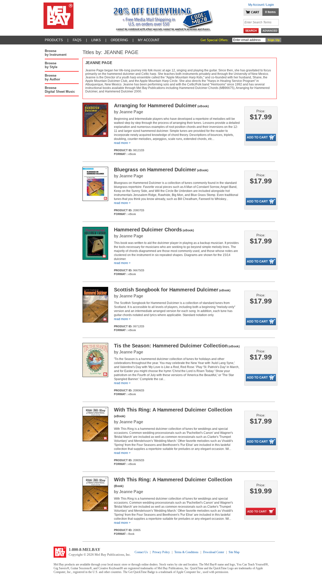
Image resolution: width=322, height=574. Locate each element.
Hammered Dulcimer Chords (154, 229)
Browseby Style (51, 65)
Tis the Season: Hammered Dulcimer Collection (177, 345)
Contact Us (141, 552)
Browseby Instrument (55, 53)
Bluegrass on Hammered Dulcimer (161, 169)
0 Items (270, 12)
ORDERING (119, 40)
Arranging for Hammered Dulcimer (161, 105)
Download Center (213, 552)
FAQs (77, 40)
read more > (122, 143)
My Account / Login (261, 5)
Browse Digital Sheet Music (60, 89)
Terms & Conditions (186, 552)
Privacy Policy (161, 552)
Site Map (234, 552)
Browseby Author (52, 77)
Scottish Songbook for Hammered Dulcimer (172, 289)
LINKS (96, 40)
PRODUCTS (54, 40)
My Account (148, 40)
